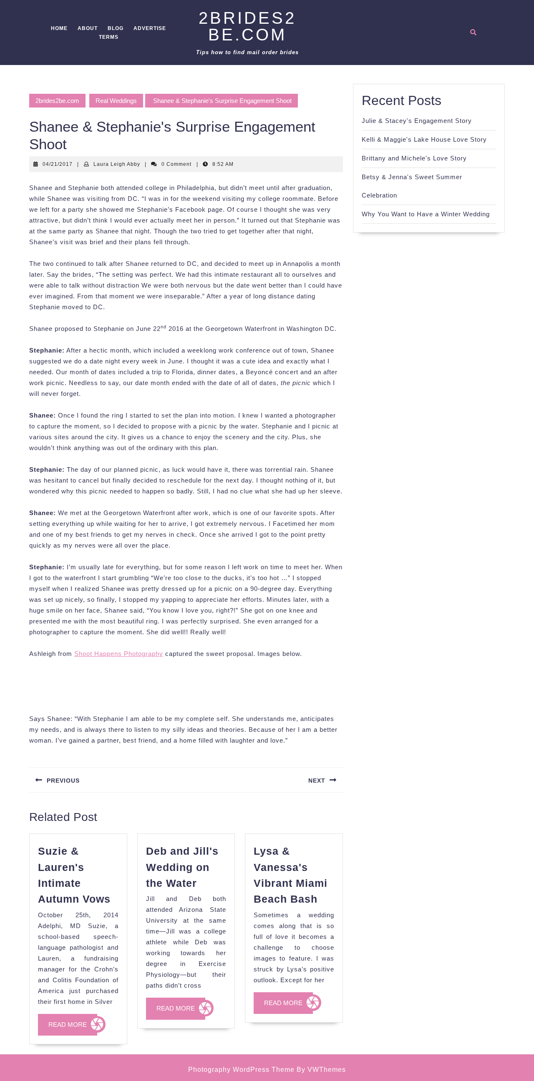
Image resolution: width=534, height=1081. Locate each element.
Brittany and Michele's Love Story (414, 158)
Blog (115, 28)
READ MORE (72, 1028)
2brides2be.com (247, 26)
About (88, 28)
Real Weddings (116, 100)
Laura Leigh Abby (116, 164)
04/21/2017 (58, 164)
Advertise (150, 28)
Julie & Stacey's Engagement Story (417, 120)
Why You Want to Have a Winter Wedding (426, 214)
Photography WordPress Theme (241, 1069)
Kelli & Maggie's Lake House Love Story (424, 139)
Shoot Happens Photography (118, 653)
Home (59, 28)
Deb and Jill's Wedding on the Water (182, 867)
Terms (108, 37)
